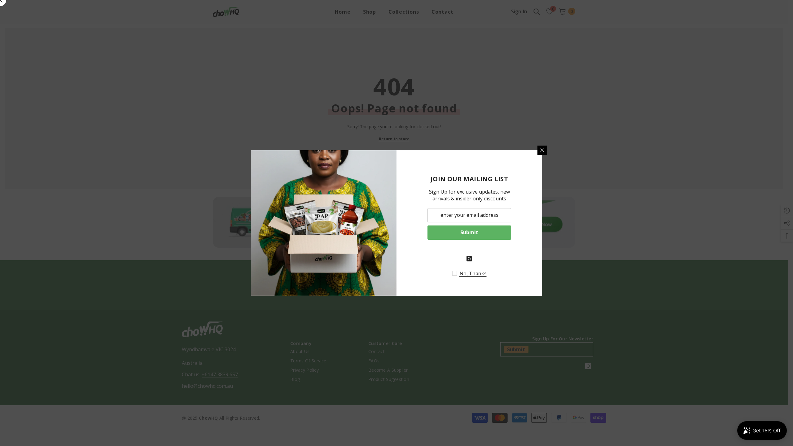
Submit (469, 232)
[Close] (542, 150)
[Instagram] (469, 258)
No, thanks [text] (473, 273)
